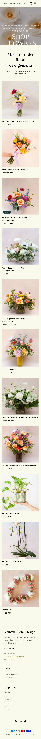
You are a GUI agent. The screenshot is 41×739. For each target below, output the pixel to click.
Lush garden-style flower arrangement (20, 417)
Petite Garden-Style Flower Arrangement (14, 269)
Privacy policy (9, 677)
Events (7, 703)
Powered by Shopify (29, 735)
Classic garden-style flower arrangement (15, 319)
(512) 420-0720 (9, 653)
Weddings (8, 699)
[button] (35, 3)
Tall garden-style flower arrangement (19, 465)
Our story (8, 693)
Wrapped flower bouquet (13, 169)
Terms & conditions (11, 674)
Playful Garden (9, 369)
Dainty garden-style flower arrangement (14, 218)
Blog (6, 706)
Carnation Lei (8, 609)
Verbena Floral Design (17, 735)
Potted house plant (11, 513)
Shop (6, 696)
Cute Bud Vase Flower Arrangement (18, 121)
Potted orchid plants (11, 561)
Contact (7, 709)
